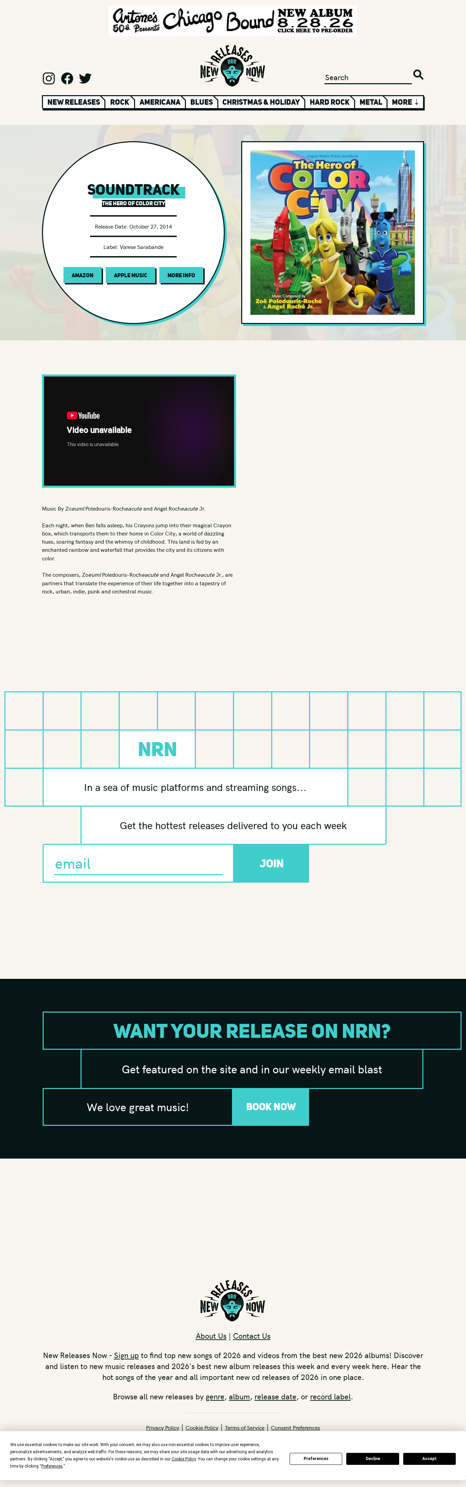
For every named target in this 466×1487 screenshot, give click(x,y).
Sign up (126, 1355)
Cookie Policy (202, 1427)
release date (275, 1396)
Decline (373, 1458)
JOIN (272, 863)
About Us (211, 1335)
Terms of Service (244, 1427)
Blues (201, 102)
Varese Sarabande (141, 246)
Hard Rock (330, 102)
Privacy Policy (162, 1427)
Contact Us (252, 1335)
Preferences (316, 1458)
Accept (429, 1458)
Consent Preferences (295, 1427)
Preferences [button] (52, 1466)
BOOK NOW (271, 1106)
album (239, 1396)
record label (330, 1396)
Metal (371, 102)
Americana (160, 102)
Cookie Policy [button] (184, 1459)
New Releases (73, 102)
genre (215, 1396)
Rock (119, 102)
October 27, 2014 (150, 226)
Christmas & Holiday (261, 102)
